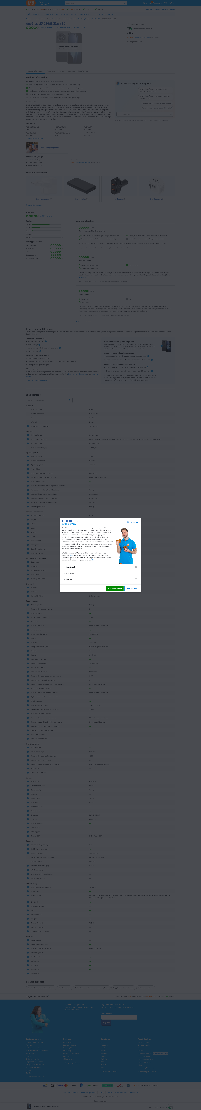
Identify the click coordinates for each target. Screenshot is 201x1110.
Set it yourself (131, 588)
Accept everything (115, 588)
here (71, 555)
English (132, 522)
